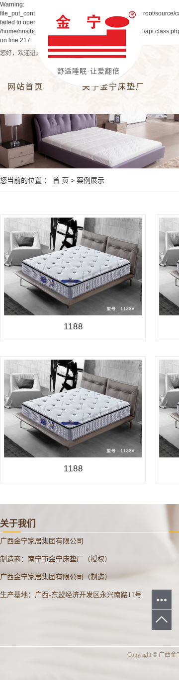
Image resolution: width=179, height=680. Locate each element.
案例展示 (90, 180)
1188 (73, 326)
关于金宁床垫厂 (113, 86)
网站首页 (25, 86)
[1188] (73, 266)
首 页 (61, 180)
